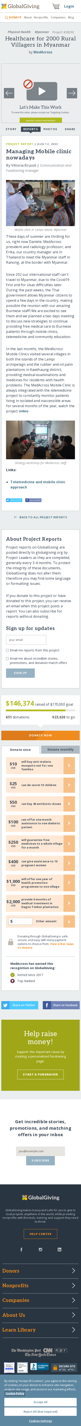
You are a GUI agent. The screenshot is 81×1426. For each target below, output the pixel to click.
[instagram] (40, 1249)
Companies (58, 17)
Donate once (20, 750)
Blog (71, 17)
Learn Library (19, 1330)
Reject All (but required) (40, 1411)
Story (11, 129)
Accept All (40, 1402)
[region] (40, 1400)
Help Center (40, 1234)
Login (69, 6)
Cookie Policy (14, 1393)
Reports (30, 129)
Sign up (20, 673)
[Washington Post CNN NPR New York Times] (40, 1353)
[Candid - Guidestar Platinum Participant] (23, 1367)
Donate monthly (61, 749)
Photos (50, 129)
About (28, 17)
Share (70, 129)
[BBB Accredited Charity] (40, 1367)
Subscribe (40, 1160)
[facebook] (21, 1249)
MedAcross (42, 52)
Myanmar (42, 32)
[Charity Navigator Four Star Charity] (10, 1367)
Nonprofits (41, 17)
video (24, 411)
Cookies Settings (40, 1421)
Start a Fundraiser (40, 1074)
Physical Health (19, 32)
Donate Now (40, 735)
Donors (10, 1271)
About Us (13, 1315)
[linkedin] (59, 1249)
